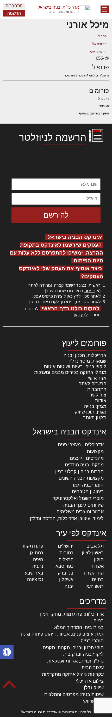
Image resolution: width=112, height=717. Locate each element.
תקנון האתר (94, 417)
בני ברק (65, 573)
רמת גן (36, 552)
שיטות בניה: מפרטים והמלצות (74, 694)
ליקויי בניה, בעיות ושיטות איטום (75, 366)
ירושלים (65, 546)
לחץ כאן (73, 296)
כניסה (89, 291)
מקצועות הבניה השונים (81, 478)
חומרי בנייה (92, 640)
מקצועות (95, 451)
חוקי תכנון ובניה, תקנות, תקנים (73, 647)
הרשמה (14, 13)
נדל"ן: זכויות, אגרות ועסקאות (75, 661)
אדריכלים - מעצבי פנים (81, 444)
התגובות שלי (98, 52)
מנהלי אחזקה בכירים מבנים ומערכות (70, 372)
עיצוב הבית (93, 667)
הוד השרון (94, 573)
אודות (100, 400)
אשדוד (97, 566)
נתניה (37, 566)
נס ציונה (35, 579)
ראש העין (94, 586)
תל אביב (95, 546)
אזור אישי (97, 378)
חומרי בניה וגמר (88, 485)
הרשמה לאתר (92, 383)
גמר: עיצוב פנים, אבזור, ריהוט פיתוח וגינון (62, 634)
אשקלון (66, 579)
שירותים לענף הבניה (83, 505)
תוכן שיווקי (93, 701)
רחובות (66, 552)
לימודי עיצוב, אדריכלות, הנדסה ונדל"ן (67, 518)
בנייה (99, 620)
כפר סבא (64, 566)
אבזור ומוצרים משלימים (80, 511)
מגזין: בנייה (95, 406)
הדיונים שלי (99, 44)
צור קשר (98, 395)
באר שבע (34, 573)
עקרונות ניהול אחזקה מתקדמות (73, 674)
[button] (7, 652)
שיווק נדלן (94, 687)
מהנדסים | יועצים (87, 458)
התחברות (14, 5)
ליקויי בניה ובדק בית (83, 654)
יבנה (69, 586)
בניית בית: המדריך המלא (79, 627)
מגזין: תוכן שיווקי (89, 412)
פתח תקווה (32, 546)
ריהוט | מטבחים (88, 491)
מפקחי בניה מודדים (84, 464)
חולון (99, 559)
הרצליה (66, 559)
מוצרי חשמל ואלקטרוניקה (78, 498)
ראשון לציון (93, 552)
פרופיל (102, 36)
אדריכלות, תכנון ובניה (85, 355)
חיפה (38, 559)
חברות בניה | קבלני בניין (79, 471)
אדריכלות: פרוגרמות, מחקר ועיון (72, 614)
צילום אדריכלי (90, 681)
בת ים (98, 579)
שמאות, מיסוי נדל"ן (87, 361)
